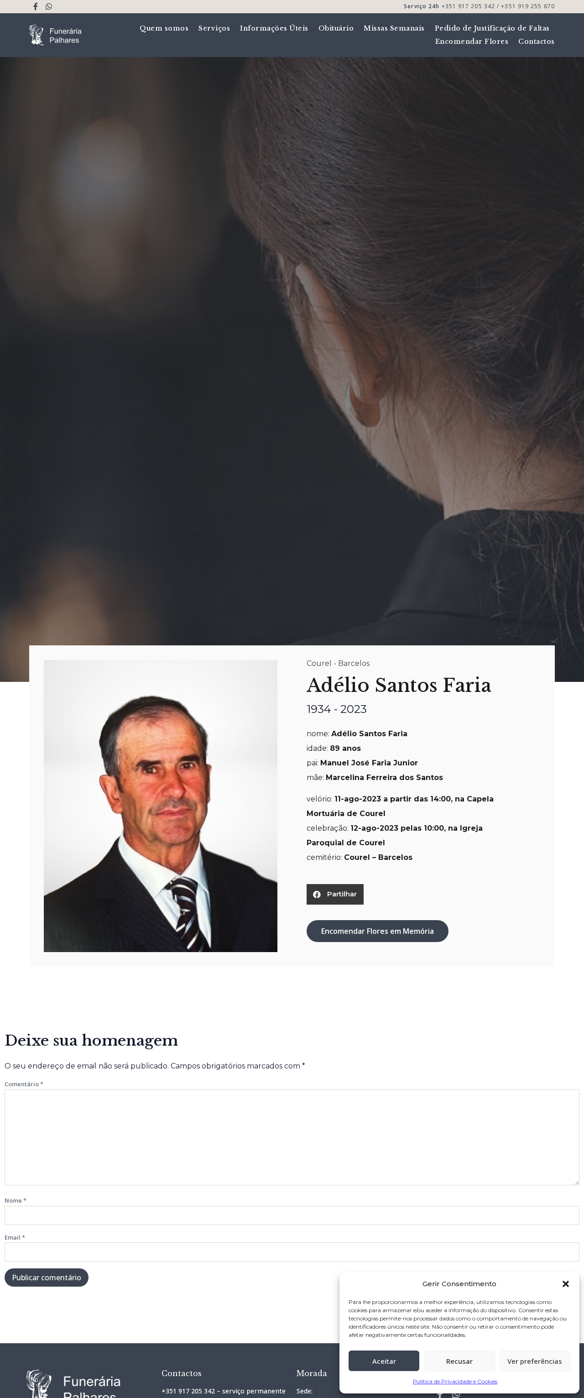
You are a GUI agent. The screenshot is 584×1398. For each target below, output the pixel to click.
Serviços (214, 28)
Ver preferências (534, 1361)
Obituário (336, 28)
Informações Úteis (274, 28)
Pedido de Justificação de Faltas (492, 28)
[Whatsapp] (49, 6)
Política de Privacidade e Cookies (455, 1381)
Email (15, 1237)
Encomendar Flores (472, 41)
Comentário (24, 1084)
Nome (15, 1200)
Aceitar (384, 1361)
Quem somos (164, 28)
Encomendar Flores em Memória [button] (377, 931)
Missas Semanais (394, 28)
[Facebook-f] (35, 6)
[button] (565, 1283)
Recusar (459, 1361)
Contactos (536, 41)
